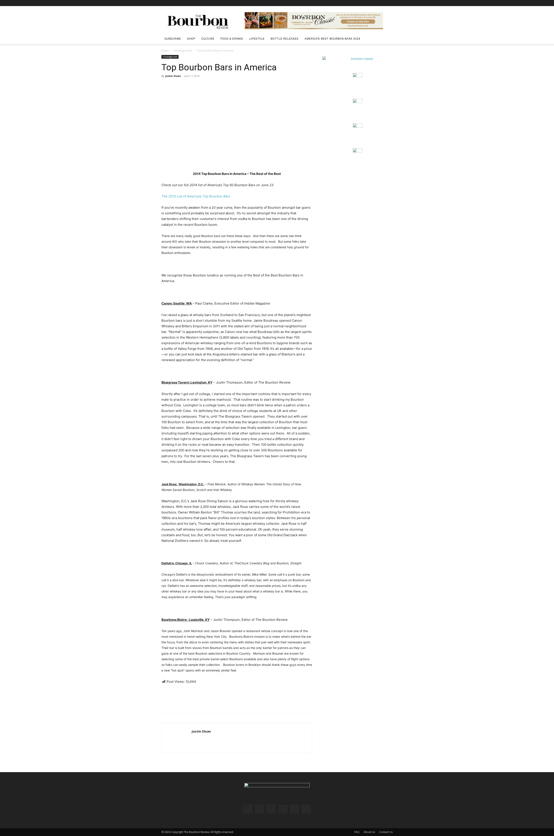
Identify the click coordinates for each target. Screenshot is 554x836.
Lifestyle (256, 38)
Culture (207, 38)
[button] (387, 39)
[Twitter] (382, 3)
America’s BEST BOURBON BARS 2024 (332, 38)
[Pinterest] (368, 3)
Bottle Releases (284, 38)
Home (165, 50)
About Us (369, 832)
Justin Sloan (173, 75)
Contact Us (386, 832)
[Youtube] (389, 3)
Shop (191, 38)
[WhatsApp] (195, 704)
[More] (205, 704)
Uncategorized (183, 50)
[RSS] (375, 3)
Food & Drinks (231, 38)
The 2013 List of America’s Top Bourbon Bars (195, 196)
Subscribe (172, 38)
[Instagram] (361, 3)
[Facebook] (353, 3)
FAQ (356, 832)
